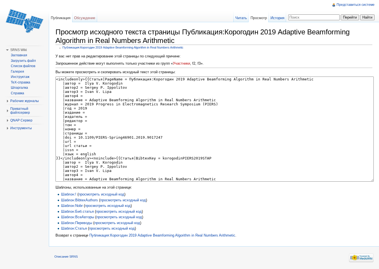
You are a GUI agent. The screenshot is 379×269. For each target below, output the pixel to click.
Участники (181, 63)
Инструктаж (20, 77)
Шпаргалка (19, 88)
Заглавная (19, 55)
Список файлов (23, 66)
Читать (241, 18)
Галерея (17, 71)
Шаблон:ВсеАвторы (77, 217)
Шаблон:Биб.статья (77, 211)
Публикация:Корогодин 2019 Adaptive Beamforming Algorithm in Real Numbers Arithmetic (122, 47)
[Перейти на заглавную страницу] (24, 22)
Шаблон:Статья (74, 228)
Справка (17, 93)
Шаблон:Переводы (76, 223)
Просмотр (259, 18)
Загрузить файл (23, 61)
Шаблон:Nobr (72, 206)
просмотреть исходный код (101, 194)
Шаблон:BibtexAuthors (79, 200)
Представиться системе (356, 5)
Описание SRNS (66, 256)
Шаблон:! (68, 194)
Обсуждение (84, 18)
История (277, 18)
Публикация (60, 18)
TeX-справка (20, 82)
